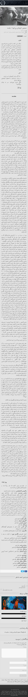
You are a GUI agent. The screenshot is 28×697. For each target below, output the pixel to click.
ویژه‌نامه (25, 33)
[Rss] (18, 689)
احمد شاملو (23, 30)
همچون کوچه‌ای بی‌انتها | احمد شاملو (11, 32)
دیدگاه (25, 647)
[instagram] (11, 689)
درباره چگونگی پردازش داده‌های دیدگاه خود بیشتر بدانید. (15, 681)
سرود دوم (24, 616)
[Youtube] (16, 689)
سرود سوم (24, 621)
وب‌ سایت (24, 670)
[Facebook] (17, 689)
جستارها (20, 32)
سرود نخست (23, 611)
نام (26, 660)
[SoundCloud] (13, 689)
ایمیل (25, 665)
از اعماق (23, 32)
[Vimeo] (14, 689)
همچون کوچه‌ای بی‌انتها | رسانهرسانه (12, 632)
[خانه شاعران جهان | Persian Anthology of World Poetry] (14, 2)
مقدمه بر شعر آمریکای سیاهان (7, 589)
